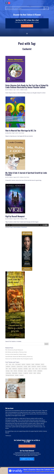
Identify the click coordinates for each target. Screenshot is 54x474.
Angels (33, 364)
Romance (20, 373)
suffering (38, 373)
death (29, 366)
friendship (26, 368)
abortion (23, 364)
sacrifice (30, 373)
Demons (38, 366)
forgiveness (20, 368)
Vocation (16, 375)
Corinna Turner (19, 366)
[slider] (46, 225)
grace (30, 368)
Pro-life (34, 370)
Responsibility (14, 373)
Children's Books (23, 89)
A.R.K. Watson (10, 89)
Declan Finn (34, 366)
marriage (7, 370)
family (10, 368)
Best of (42, 364)
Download (24, 227)
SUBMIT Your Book (27, 459)
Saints (35, 373)
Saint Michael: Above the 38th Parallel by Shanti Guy (19, 356)
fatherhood (14, 368)
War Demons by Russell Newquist (14, 350)
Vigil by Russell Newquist (15, 216)
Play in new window (15, 227)
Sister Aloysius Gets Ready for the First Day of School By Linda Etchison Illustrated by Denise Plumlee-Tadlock (26, 86)
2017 (7, 364)
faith (7, 368)
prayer (25, 370)
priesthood (30, 370)
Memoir (22, 177)
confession (8, 366)
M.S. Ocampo (44, 368)
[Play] (7, 225)
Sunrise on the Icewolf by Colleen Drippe (15, 354)
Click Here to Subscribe (27, 446)
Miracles (15, 370)
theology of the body (10, 375)
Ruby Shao (9, 133)
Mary (12, 370)
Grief (33, 368)
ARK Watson (37, 364)
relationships (8, 373)
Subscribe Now (27, 26)
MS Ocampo (20, 370)
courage (25, 366)
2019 (13, 364)
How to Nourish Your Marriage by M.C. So (20, 130)
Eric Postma (44, 366)
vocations (21, 375)
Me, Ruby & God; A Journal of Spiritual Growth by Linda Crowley (26, 173)
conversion (13, 366)
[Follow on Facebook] (6, 3)
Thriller (25, 218)
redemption (39, 370)
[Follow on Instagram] (9, 3)
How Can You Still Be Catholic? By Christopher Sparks (19, 358)
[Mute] (43, 225)
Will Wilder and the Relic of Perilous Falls (16, 352)
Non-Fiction (21, 133)
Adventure (28, 364)
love (39, 368)
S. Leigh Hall (25, 373)
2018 (10, 364)
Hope (36, 368)
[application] (27, 225)
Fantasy (22, 218)
